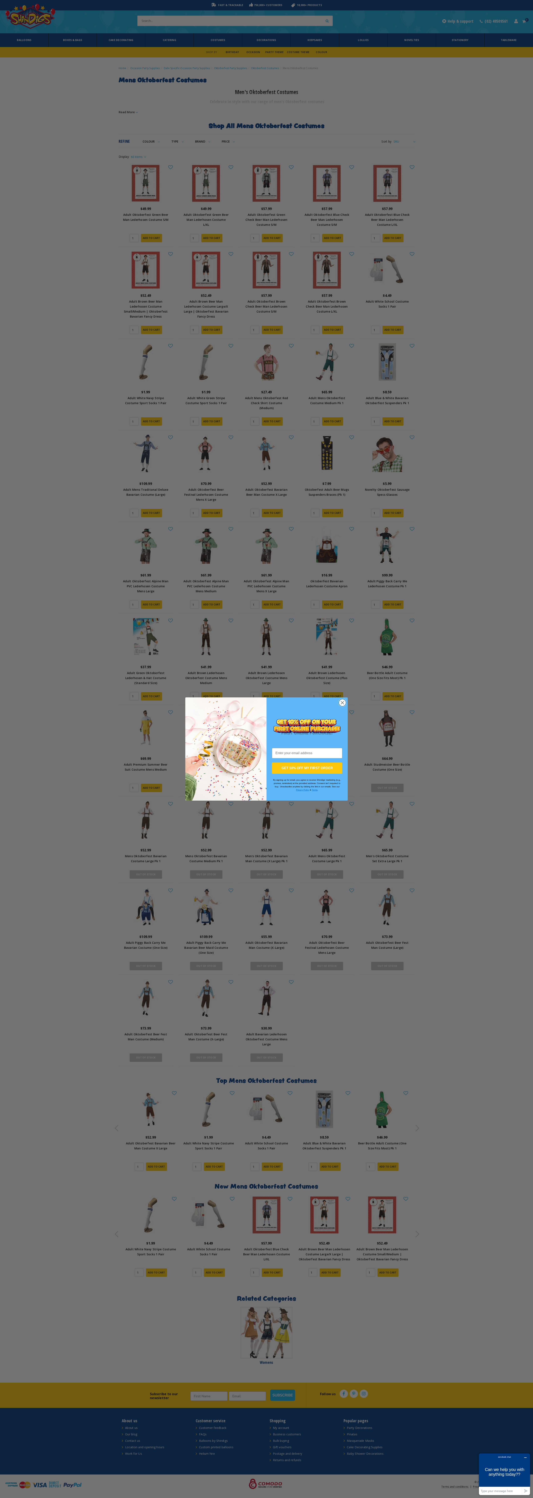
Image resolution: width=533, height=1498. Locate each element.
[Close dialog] (342, 702)
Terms (315, 790)
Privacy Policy (302, 790)
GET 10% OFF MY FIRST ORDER (307, 768)
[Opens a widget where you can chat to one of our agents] (504, 1474)
